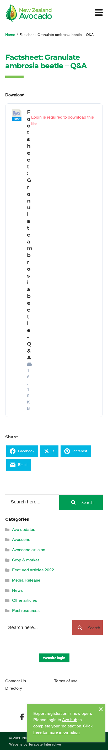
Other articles (24, 600)
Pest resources (26, 610)
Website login (54, 657)
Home (10, 35)
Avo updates (23, 529)
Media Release (26, 580)
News (17, 590)
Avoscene (21, 539)
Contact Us (15, 680)
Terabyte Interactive (44, 744)
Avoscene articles (28, 549)
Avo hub (69, 719)
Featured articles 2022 (33, 569)
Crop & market (25, 559)
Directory (13, 688)
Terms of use (66, 680)
